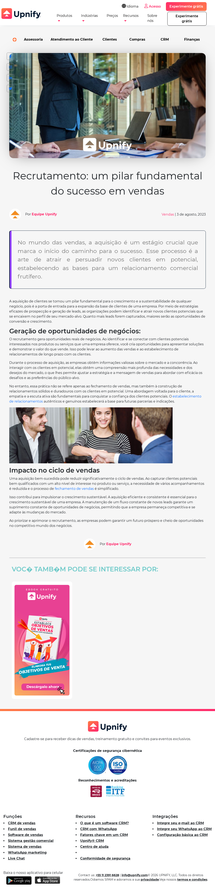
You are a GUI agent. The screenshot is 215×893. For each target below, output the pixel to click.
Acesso (155, 6)
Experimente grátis (186, 6)
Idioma (132, 6)
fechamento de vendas (74, 489)
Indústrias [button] (89, 16)
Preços (112, 16)
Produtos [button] (64, 16)
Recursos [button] (131, 16)
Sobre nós (152, 17)
